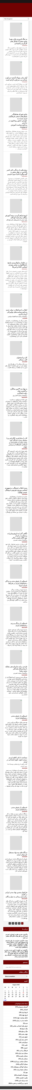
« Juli (4, 1000)
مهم (26, 1072)
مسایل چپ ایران (23, 1053)
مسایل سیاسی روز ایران (21, 1061)
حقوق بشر (25, 1037)
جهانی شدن (24, 1034)
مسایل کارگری (23, 1064)
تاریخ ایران (25, 1012)
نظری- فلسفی (23, 1078)
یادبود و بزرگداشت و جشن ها (19, 1083)
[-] (16, 10)
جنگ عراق (25, 1028)
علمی (26, 1045)
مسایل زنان (24, 1058)
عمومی (26, 1048)
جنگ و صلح (24, 1031)
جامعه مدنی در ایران (22, 1020)
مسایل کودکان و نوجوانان (21, 1067)
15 (23, 993)
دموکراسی (25, 1042)
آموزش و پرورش (23, 1007)
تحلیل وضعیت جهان (22, 1018)
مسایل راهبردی (23, 1056)
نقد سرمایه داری (23, 1080)
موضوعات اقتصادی (22, 1075)
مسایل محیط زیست (22, 1069)
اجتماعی (25, 1009)
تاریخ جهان (25, 1015)
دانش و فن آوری (23, 1039)
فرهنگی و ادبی (23, 1050)
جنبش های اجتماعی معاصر (20, 1026)
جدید (26, 1023)
